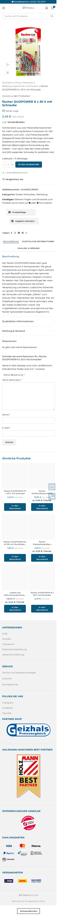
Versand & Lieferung (13, 654)
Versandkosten (16, 122)
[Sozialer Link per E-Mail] (19, 233)
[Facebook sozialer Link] (11, 233)
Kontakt (6, 638)
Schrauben (33, 86)
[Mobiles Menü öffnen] (4, 8)
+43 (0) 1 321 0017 (37, 2)
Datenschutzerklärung (14, 649)
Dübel (19, 194)
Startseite (7, 82)
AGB (4, 633)
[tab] (11, 241)
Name (6, 414)
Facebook (7, 707)
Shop (17, 82)
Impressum (8, 644)
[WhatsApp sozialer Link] (26, 233)
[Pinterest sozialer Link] (23, 233)
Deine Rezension (12, 380)
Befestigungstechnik (13, 86)
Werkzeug (42, 194)
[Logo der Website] (28, 7)
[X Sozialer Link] (15, 233)
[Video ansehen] (7, 64)
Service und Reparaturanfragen (19, 672)
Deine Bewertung (14, 375)
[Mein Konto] (47, 8)
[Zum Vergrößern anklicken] (7, 72)
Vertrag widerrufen (28, 911)
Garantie (7, 678)
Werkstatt (28, 82)
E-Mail (6, 427)
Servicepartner (10, 684)
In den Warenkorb (28, 164)
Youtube (6, 713)
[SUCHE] (52, 16)
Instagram (7, 702)
